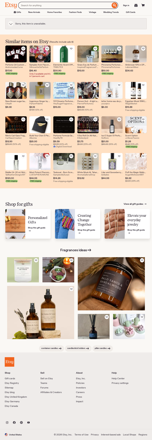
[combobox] (64, 5)
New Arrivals (34, 12)
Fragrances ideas (73, 250)
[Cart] (143, 5)
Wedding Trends (111, 12)
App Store (15, 416)
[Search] (114, 5)
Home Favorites (54, 12)
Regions (142, 434)
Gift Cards (130, 12)
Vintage (92, 12)
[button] (13, 435)
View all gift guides (134, 204)
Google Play (37, 416)
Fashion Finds (75, 12)
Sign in (126, 5)
